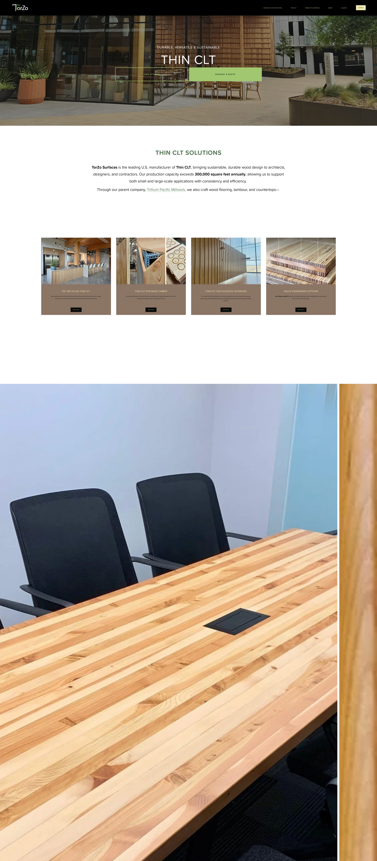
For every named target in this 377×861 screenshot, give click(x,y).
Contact (361, 8)
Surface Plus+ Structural (273, 8)
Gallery (344, 8)
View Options (151, 74)
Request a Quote (225, 74)
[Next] (363, 707)
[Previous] (14, 707)
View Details (76, 309)
